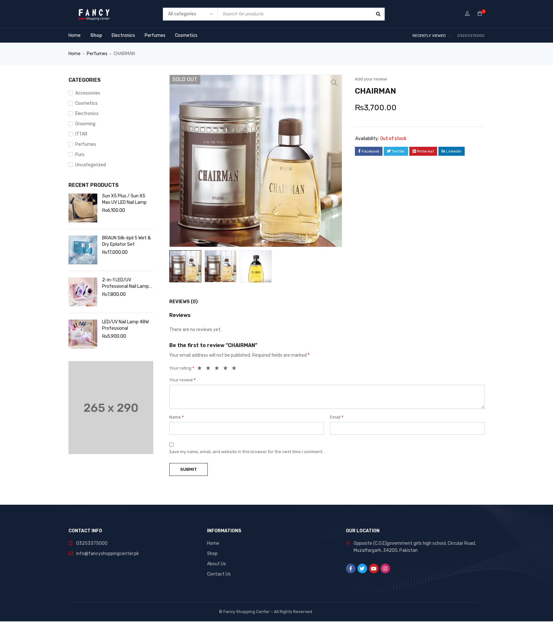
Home (74, 53)
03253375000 (92, 543)
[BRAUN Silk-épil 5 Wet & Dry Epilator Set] (82, 250)
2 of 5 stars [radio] (210, 369)
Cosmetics (86, 103)
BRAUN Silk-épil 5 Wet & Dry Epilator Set (126, 241)
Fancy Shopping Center (246, 611)
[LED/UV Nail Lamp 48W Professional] (82, 333)
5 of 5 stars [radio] (236, 369)
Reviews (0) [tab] (183, 301)
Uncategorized (90, 165)
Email (336, 417)
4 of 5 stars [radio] (227, 369)
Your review (182, 379)
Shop (212, 553)
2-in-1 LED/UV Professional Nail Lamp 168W (125, 283)
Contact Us (219, 574)
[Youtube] (374, 568)
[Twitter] (362, 568)
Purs (79, 154)
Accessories (87, 93)
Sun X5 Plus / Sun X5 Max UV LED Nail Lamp (124, 199)
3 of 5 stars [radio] (218, 369)
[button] (334, 82)
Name (176, 417)
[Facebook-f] (351, 568)
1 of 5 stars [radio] (201, 369)
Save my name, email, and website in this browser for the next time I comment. (246, 451)
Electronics (87, 113)
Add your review (371, 79)
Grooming (85, 124)
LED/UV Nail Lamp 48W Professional (125, 325)
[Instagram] (385, 568)
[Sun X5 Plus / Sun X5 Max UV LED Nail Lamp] (82, 208)
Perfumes (97, 53)
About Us (216, 564)
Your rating (181, 368)
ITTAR (81, 134)
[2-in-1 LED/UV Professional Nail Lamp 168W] (82, 292)
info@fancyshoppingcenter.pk (107, 553)
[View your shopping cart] (479, 14)
